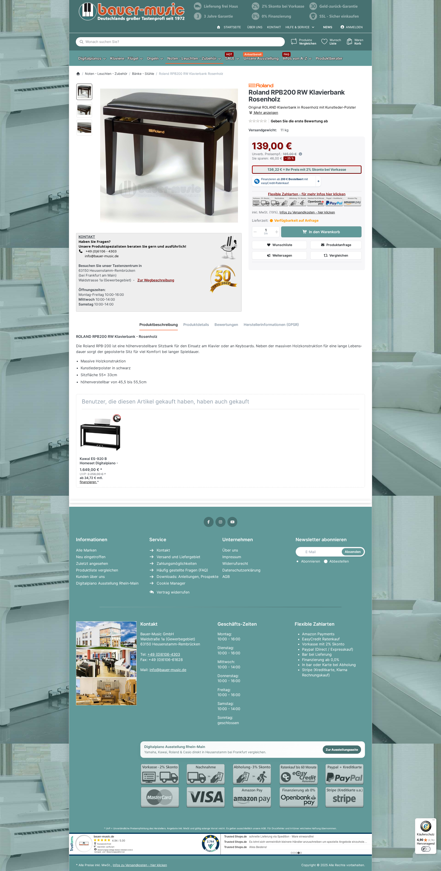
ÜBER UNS (254, 27)
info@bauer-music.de (101, 256)
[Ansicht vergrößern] (169, 155)
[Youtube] (232, 522)
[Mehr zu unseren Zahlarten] (252, 786)
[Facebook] (209, 522)
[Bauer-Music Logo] (131, 11)
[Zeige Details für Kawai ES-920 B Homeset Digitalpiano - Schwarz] (100, 433)
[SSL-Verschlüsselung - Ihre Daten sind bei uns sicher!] (336, 16)
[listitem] (169, 155)
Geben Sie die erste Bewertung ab (299, 121)
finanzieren (88, 482)
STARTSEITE (231, 27)
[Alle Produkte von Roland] (261, 85)
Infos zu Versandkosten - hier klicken (307, 212)
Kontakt (274, 27)
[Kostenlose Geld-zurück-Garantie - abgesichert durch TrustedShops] (336, 6)
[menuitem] (92, 58)
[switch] (425, 849)
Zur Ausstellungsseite (342, 749)
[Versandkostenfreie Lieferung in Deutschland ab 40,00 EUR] (220, 6)
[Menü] (433, 821)
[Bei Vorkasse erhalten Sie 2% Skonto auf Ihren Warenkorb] (278, 6)
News (327, 27)
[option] (84, 92)
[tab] (158, 324)
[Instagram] (220, 522)
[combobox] (180, 42)
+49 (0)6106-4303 (163, 654)
